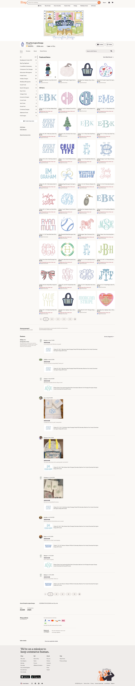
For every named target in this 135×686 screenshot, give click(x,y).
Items (21, 51)
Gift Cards (93, 5)
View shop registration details (51, 641)
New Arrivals (47, 5)
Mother (45, 574)
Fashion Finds (67, 5)
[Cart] (112, 2)
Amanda (45, 340)
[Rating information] (27, 46)
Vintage (75, 5)
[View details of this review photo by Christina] (53, 488)
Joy (44, 397)
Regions (112, 683)
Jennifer (45, 517)
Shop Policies (43, 51)
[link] (41, 319)
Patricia (45, 437)
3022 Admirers (23, 129)
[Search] (99, 2)
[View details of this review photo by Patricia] (53, 448)
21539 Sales (22, 127)
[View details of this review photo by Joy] (53, 409)
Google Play (36, 676)
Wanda (45, 555)
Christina (46, 477)
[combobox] (62, 2)
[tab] (28, 57)
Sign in (104, 2)
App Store (25, 676)
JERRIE (45, 359)
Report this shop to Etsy (25, 135)
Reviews (28, 51)
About (35, 51)
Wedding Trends (84, 5)
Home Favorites (57, 5)
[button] (100, 44)
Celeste (45, 378)
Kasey (45, 536)
